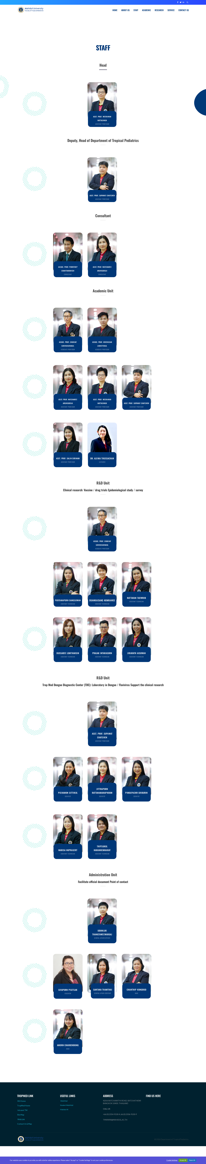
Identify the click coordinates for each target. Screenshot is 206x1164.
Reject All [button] (192, 1160)
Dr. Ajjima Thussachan (102, 458)
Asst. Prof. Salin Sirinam (68, 458)
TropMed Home (23, 1105)
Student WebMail (66, 1105)
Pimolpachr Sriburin (136, 792)
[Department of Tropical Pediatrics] (30, 10)
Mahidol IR (64, 1109)
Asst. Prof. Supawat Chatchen (102, 195)
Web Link (21, 1119)
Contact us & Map (24, 1124)
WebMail (63, 1101)
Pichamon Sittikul (68, 792)
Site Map (20, 1115)
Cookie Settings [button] (171, 1160)
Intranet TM (22, 1110)
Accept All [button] (183, 1160)
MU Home (21, 1101)
